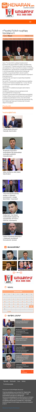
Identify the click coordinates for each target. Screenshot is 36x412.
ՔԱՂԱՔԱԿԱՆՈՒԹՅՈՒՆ (27, 39)
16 (31, 301)
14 (22, 301)
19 (13, 304)
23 (31, 304)
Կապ (18, 381)
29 (26, 306)
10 (4, 301)
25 (9, 306)
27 (18, 306)
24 (4, 306)
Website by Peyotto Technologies (11, 408)
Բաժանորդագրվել (8, 384)
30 (31, 306)
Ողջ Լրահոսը (24, 371)
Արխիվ (23, 381)
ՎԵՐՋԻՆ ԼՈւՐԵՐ (14, 315)
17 (4, 304)
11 (9, 301)
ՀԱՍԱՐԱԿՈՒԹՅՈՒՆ (17, 39)
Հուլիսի (9, 311)
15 (26, 301)
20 (18, 304)
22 (26, 304)
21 (22, 304)
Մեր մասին (12, 381)
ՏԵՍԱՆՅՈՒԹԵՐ (14, 247)
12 (13, 301)
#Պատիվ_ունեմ (7, 106)
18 (9, 304)
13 (18, 301)
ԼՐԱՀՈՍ (10, 39)
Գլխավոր (5, 381)
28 (22, 306)
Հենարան (10, 35)
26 (13, 306)
